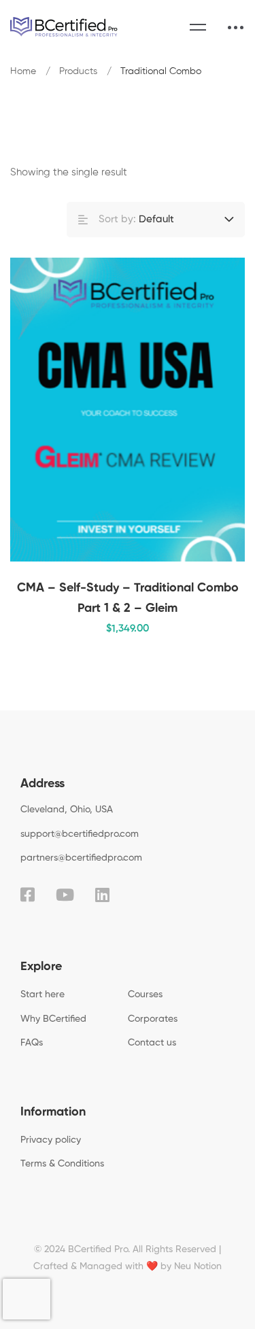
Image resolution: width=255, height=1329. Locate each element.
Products (78, 71)
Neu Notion (198, 1266)
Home (23, 71)
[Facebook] (28, 894)
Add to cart (210, 410)
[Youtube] (65, 894)
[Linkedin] (102, 894)
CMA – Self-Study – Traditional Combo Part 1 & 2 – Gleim (128, 598)
